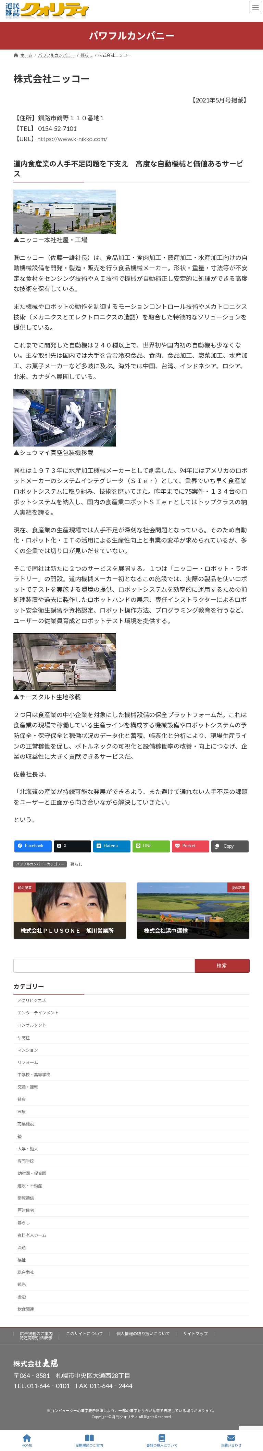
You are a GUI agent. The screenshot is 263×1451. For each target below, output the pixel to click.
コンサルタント (31, 1025)
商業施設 (25, 1123)
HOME (27, 1445)
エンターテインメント (38, 1012)
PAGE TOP (252, 1419)
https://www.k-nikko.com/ (72, 138)
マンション (27, 1050)
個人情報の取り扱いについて (143, 1333)
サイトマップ (195, 1333)
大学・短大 (27, 1148)
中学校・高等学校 (33, 1074)
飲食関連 (25, 1309)
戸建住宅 (25, 1210)
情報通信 (25, 1198)
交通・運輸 (27, 1087)
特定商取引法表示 (36, 1337)
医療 (21, 1111)
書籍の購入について (162, 1445)
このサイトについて (84, 1333)
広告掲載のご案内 (36, 1333)
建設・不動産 (29, 1185)
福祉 (21, 1259)
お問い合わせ (231, 1445)
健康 (21, 1099)
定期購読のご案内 (89, 1445)
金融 (21, 1296)
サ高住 (23, 1037)
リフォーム (27, 1062)
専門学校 (25, 1161)
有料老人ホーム (31, 1234)
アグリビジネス (31, 1000)
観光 (21, 1284)
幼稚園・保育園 (31, 1173)
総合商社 (25, 1272)
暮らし (76, 864)
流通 (21, 1247)
